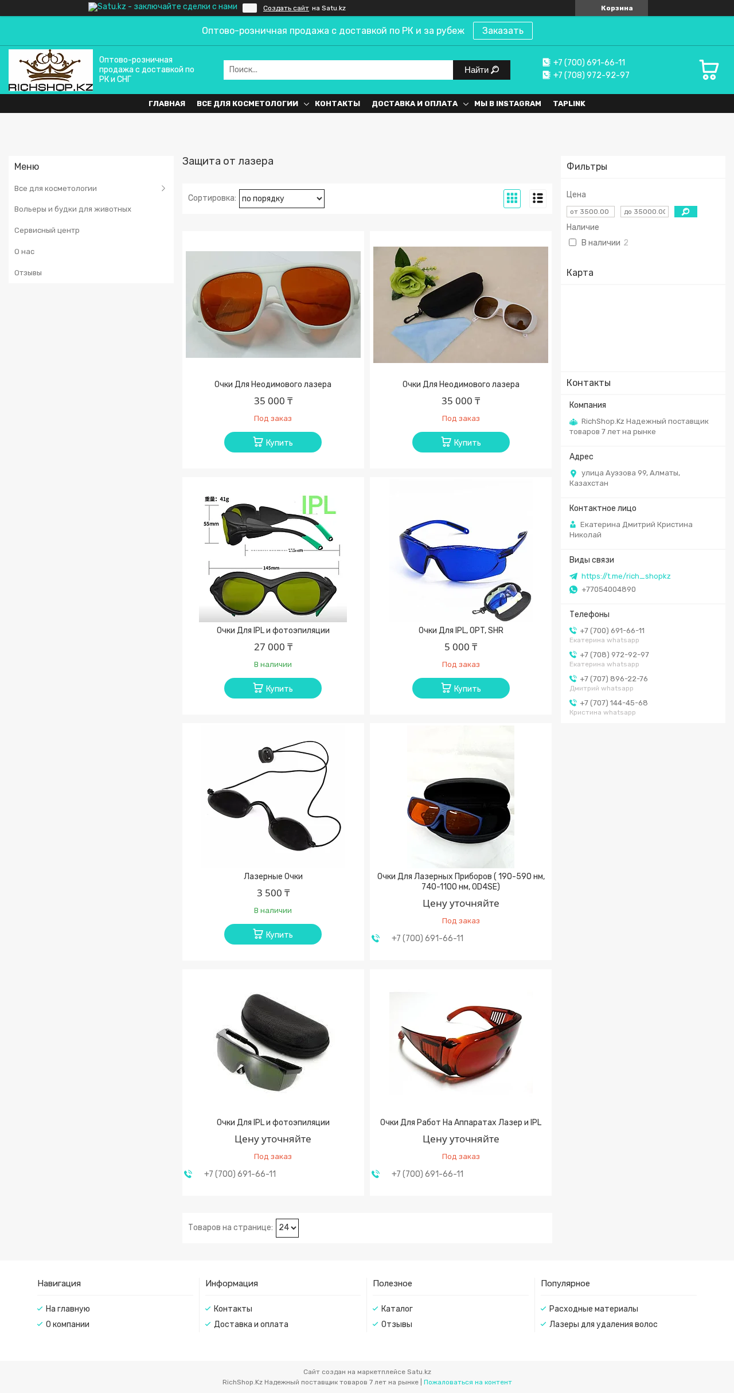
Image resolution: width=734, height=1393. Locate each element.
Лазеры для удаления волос (603, 1324)
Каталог (397, 1309)
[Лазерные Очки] (273, 796)
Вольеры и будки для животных (72, 209)
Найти (477, 70)
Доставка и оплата (415, 103)
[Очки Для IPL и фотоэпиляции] (273, 550)
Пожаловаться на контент (468, 1382)
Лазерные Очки (273, 876)
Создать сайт (286, 8)
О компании (67, 1324)
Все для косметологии (247, 103)
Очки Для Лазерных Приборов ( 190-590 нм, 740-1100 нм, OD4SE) (461, 882)
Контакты (337, 103)
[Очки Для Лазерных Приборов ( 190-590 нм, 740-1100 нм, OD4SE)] (461, 796)
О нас (24, 251)
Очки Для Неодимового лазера (272, 384)
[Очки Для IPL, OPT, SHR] (461, 550)
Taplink (569, 103)
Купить (279, 443)
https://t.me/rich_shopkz (626, 576)
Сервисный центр (47, 230)
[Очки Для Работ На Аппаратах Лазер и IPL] (461, 1042)
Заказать (503, 30)
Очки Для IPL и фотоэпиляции (273, 630)
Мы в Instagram (507, 103)
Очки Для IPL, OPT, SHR (461, 630)
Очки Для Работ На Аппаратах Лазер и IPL (460, 1122)
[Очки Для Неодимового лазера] (273, 304)
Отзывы (28, 272)
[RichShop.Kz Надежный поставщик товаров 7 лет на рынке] (51, 70)
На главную (68, 1309)
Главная (167, 103)
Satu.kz (419, 1372)
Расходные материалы (593, 1309)
